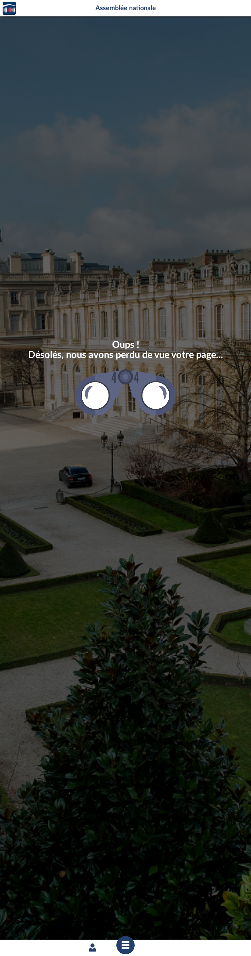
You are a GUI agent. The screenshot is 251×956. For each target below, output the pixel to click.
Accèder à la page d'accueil (9, 8)
